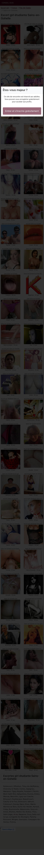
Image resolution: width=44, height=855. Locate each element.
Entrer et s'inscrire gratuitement (22, 111)
